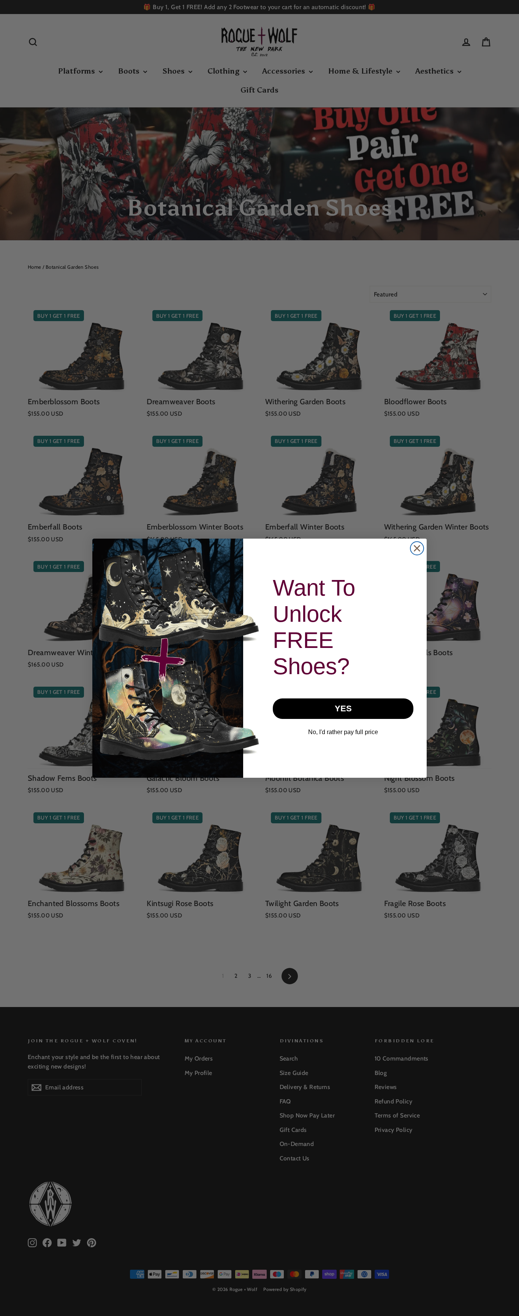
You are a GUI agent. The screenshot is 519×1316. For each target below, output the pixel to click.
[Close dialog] (417, 548)
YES (343, 708)
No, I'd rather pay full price (343, 732)
